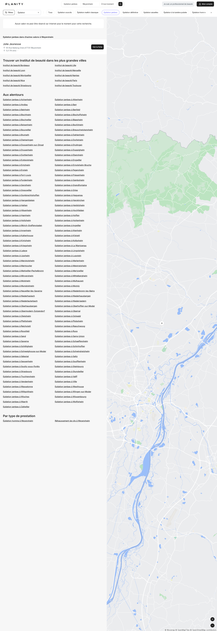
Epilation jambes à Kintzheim (17, 240)
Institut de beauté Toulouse (68, 85)
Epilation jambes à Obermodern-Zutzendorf (24, 311)
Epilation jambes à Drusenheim (18, 150)
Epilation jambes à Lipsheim (16, 255)
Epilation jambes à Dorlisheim (69, 140)
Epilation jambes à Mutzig (67, 286)
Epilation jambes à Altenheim (69, 99)
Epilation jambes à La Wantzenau (71, 245)
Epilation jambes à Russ (66, 331)
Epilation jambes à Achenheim (17, 99)
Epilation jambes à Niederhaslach (19, 296)
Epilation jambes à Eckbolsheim (18, 160)
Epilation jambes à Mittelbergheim (71, 276)
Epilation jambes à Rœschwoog (70, 326)
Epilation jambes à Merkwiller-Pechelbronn (23, 270)
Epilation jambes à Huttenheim (69, 220)
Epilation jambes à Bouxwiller (17, 130)
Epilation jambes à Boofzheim (69, 124)
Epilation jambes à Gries (66, 190)
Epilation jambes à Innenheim (17, 230)
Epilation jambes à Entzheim (16, 165)
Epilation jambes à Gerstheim (17, 185)
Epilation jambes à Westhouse (69, 386)
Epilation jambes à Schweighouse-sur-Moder (24, 351)
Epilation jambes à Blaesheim (69, 119)
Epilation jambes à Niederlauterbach (20, 301)
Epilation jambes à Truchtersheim (19, 376)
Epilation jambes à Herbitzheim (70, 205)
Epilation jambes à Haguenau (69, 195)
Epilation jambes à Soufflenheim (70, 361)
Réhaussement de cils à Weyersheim (72, 421)
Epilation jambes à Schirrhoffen (70, 346)
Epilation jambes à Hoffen (67, 215)
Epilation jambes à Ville (66, 381)
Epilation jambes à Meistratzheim (71, 265)
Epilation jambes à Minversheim (18, 276)
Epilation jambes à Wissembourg (70, 396)
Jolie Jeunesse (12, 44)
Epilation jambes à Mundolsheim (18, 286)
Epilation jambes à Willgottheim (18, 391)
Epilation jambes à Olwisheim (17, 316)
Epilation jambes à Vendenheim (18, 381)
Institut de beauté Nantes (67, 75)
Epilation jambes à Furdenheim (17, 180)
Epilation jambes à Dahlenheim (69, 135)
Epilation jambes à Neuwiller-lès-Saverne (22, 291)
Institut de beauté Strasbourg (17, 85)
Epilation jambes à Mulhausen (69, 281)
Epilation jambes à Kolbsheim (69, 240)
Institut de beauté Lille (65, 65)
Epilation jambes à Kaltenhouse (18, 235)
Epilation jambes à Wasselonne (18, 386)
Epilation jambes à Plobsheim (69, 321)
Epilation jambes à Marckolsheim (18, 260)
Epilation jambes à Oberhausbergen (20, 306)
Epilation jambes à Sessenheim (18, 361)
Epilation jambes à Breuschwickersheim (74, 130)
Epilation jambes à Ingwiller (68, 225)
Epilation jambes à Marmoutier (17, 265)
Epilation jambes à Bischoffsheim (71, 114)
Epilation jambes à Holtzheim (17, 220)
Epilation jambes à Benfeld (67, 109)
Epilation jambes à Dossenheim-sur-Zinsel (23, 145)
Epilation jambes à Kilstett (67, 235)
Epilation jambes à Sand (14, 336)
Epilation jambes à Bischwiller (17, 119)
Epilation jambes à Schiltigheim (18, 346)
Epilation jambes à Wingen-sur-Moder (73, 391)
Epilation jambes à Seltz (66, 356)
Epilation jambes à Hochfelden (69, 210)
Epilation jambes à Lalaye (15, 250)
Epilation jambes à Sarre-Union (70, 336)
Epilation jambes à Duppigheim (70, 150)
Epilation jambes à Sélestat (16, 356)
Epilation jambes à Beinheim (16, 109)
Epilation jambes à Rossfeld (16, 331)
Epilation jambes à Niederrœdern (70, 301)
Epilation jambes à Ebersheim (69, 155)
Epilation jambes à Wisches (16, 396)
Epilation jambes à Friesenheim (70, 175)
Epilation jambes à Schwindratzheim (72, 351)
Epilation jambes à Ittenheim (68, 230)
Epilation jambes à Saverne (16, 341)
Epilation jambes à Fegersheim (69, 170)
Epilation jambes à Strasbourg (17, 371)
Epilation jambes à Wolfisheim (69, 401)
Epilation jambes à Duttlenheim (18, 155)
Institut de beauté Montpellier (17, 75)
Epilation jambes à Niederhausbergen (73, 296)
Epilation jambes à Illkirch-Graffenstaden (22, 225)
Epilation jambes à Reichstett (17, 326)
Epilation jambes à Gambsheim (69, 180)
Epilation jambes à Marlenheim (69, 260)
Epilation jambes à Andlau (15, 104)
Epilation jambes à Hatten (15, 205)
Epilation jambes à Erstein (15, 170)
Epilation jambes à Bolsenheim (17, 124)
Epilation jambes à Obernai (67, 311)
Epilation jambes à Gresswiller (17, 190)
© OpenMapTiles (182, 630)
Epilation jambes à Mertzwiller (69, 270)
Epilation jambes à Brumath (16, 135)
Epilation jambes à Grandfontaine (71, 185)
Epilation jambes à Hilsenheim (17, 210)
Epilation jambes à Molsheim (16, 281)
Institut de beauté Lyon (14, 70)
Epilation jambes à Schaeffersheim (71, 341)
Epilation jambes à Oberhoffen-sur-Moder (75, 306)
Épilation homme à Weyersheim (18, 421)
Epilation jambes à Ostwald (68, 316)
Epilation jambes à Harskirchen (70, 200)
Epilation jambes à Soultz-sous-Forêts (21, 366)
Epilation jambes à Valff (66, 376)
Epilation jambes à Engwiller (68, 160)
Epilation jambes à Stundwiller (69, 371)
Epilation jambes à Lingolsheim (70, 250)
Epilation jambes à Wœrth (15, 401)
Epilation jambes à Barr (66, 104)
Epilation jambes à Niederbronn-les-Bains (75, 291)
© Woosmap (170, 630)
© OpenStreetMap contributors (203, 630)
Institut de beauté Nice (14, 80)
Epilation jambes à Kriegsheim (17, 245)
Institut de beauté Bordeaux (16, 65)
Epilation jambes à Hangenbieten (19, 200)
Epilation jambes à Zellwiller (16, 406)
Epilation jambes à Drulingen (68, 145)
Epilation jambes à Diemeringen (18, 140)
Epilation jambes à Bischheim (17, 114)
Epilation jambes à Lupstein (68, 255)
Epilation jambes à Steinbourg (69, 366)
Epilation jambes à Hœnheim (16, 215)
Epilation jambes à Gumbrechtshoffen (21, 195)
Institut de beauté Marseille (68, 70)
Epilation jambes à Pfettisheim (17, 321)
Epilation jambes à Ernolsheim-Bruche (73, 165)
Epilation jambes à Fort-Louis (17, 175)
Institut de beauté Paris (66, 80)
